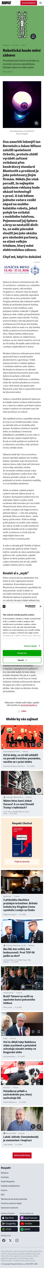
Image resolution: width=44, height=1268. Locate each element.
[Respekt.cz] (6, 2)
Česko (5, 1038)
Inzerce (4, 1190)
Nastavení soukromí (9, 1208)
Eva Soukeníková (9, 960)
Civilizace (6, 45)
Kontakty (5, 1177)
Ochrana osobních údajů (11, 1203)
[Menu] (40, 3)
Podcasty (9, 797)
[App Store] (9, 1218)
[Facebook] (4, 1242)
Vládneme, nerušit (19, 946)
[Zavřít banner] (40, 606)
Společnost (7, 896)
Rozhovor (6, 1088)
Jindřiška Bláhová (19, 812)
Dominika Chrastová (10, 766)
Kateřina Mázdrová (10, 1102)
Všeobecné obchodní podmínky (14, 1199)
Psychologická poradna (11, 752)
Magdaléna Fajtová (10, 915)
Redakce (4, 1173)
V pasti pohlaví (8, 993)
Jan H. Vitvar (7, 812)
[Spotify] (30, 1229)
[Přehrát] (33, 744)
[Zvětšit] (22, 104)
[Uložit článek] (33, 36)
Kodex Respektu (8, 1181)
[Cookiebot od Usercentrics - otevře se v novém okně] (26, 606)
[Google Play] (9, 1223)
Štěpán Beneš (7, 72)
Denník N (21, 766)
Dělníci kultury (18, 797)
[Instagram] (17, 1242)
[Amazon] (9, 1229)
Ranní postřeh (11, 1133)
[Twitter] (10, 1242)
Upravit (21, 660)
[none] (36, 123)
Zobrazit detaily (30, 646)
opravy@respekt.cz (29, 705)
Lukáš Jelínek (8, 1145)
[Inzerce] (22, 270)
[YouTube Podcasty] (30, 1223)
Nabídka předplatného (10, 1186)
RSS (2, 1195)
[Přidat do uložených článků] (38, 744)
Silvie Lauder (7, 1007)
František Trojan (21, 960)
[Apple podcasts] (30, 1218)
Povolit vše (22, 653)
